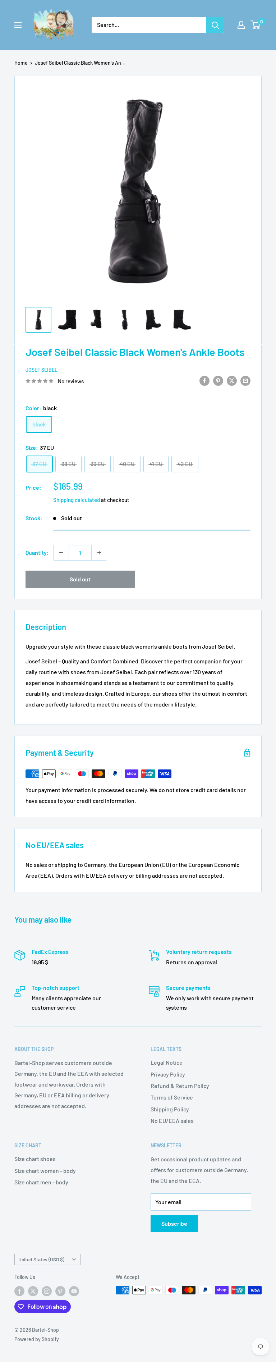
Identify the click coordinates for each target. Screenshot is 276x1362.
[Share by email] (245, 380)
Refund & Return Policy (180, 1085)
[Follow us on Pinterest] (60, 1291)
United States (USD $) (41, 1259)
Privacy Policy (168, 1074)
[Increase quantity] (99, 552)
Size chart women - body (45, 1170)
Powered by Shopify (36, 1339)
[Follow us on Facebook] (19, 1291)
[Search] (215, 25)
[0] (255, 24)
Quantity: (37, 552)
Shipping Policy (170, 1109)
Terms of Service (172, 1097)
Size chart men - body (41, 1182)
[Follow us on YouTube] (74, 1291)
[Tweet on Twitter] (232, 380)
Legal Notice (167, 1062)
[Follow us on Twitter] (33, 1291)
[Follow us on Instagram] (47, 1291)
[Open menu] (18, 25)
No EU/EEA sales (172, 1120)
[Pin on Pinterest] (218, 380)
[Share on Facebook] (204, 380)
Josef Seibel (42, 370)
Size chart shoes (35, 1158)
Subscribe (174, 1223)
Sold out (80, 579)
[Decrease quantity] (61, 552)
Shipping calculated (76, 500)
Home (21, 63)
